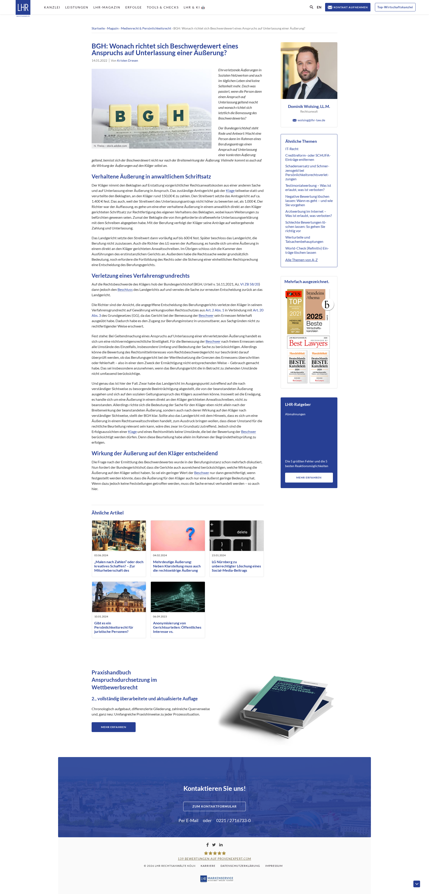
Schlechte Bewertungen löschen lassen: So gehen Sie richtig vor (305, 226)
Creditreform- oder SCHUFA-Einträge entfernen (308, 157)
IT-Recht (292, 149)
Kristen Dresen (127, 60)
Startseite (98, 28)
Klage (230, 190)
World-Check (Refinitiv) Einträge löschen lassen (307, 250)
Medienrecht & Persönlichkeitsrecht (146, 28)
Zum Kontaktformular (214, 806)
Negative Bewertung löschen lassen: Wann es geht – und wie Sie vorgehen (309, 200)
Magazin (113, 28)
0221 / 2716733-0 (233, 820)
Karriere (208, 865)
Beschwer (206, 315)
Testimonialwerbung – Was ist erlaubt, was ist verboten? (308, 187)
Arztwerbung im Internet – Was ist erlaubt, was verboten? (308, 213)
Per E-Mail (188, 820)
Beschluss (125, 289)
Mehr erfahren (309, 477)
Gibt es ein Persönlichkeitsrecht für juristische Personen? (113, 627)
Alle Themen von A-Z (301, 260)
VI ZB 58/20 (249, 284)
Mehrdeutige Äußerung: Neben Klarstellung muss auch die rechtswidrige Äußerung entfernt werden (177, 568)
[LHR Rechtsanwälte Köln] (23, 9)
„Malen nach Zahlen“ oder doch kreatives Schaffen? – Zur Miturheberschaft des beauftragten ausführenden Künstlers (118, 570)
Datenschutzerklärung (240, 865)
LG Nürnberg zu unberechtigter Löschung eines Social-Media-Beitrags (236, 566)
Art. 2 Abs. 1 (215, 310)
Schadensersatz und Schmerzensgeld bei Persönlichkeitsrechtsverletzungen (307, 172)
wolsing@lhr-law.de (311, 120)
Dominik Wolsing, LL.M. (309, 106)
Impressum (274, 865)
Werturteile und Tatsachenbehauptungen (304, 239)
